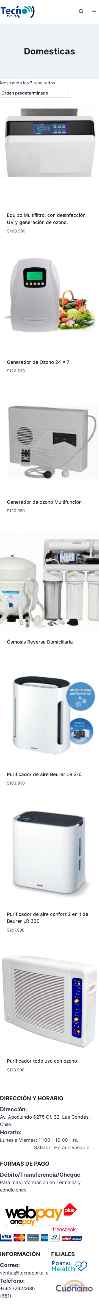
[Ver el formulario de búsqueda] (81, 11)
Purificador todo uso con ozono (42, 1061)
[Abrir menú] (94, 11)
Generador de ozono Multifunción (44, 502)
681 (6, 1296)
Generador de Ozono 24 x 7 (38, 362)
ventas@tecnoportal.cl (25, 1273)
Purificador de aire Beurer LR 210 (44, 774)
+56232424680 (17, 1288)
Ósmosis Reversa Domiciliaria (40, 642)
